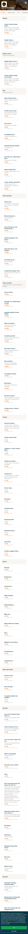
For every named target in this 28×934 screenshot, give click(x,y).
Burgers (3, 12)
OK (14, 927)
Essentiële (14, 931)
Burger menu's (11, 12)
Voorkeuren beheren (13, 921)
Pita (18, 12)
